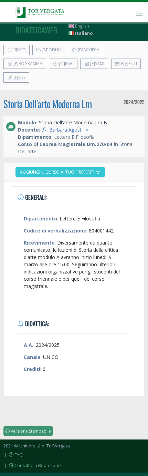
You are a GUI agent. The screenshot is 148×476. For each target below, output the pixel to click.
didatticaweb (36, 29)
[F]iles (18, 77)
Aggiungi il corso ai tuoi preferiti (57, 172)
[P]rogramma (27, 63)
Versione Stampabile (30, 431)
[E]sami (96, 63)
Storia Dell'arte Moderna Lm (47, 104)
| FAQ (13, 455)
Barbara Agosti (66, 129)
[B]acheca (88, 50)
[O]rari (66, 63)
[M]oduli (51, 50)
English (81, 26)
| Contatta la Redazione (32, 465)
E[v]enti (128, 63)
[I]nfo (19, 50)
